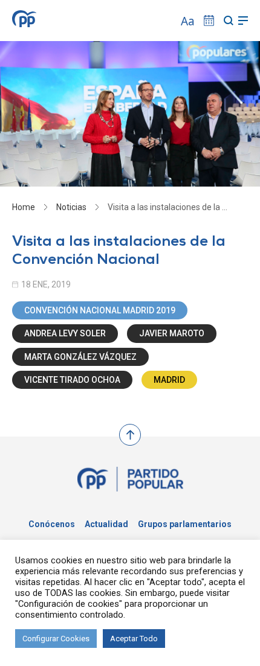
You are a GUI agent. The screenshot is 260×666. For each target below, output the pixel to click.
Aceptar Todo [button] (134, 638)
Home (23, 207)
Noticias (71, 207)
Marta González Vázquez (80, 357)
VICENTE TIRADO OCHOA (72, 380)
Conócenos (51, 524)
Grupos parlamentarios (185, 524)
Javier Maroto (171, 333)
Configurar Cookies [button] (55, 638)
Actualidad (106, 524)
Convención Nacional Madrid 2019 (99, 310)
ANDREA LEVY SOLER (65, 333)
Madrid (169, 380)
